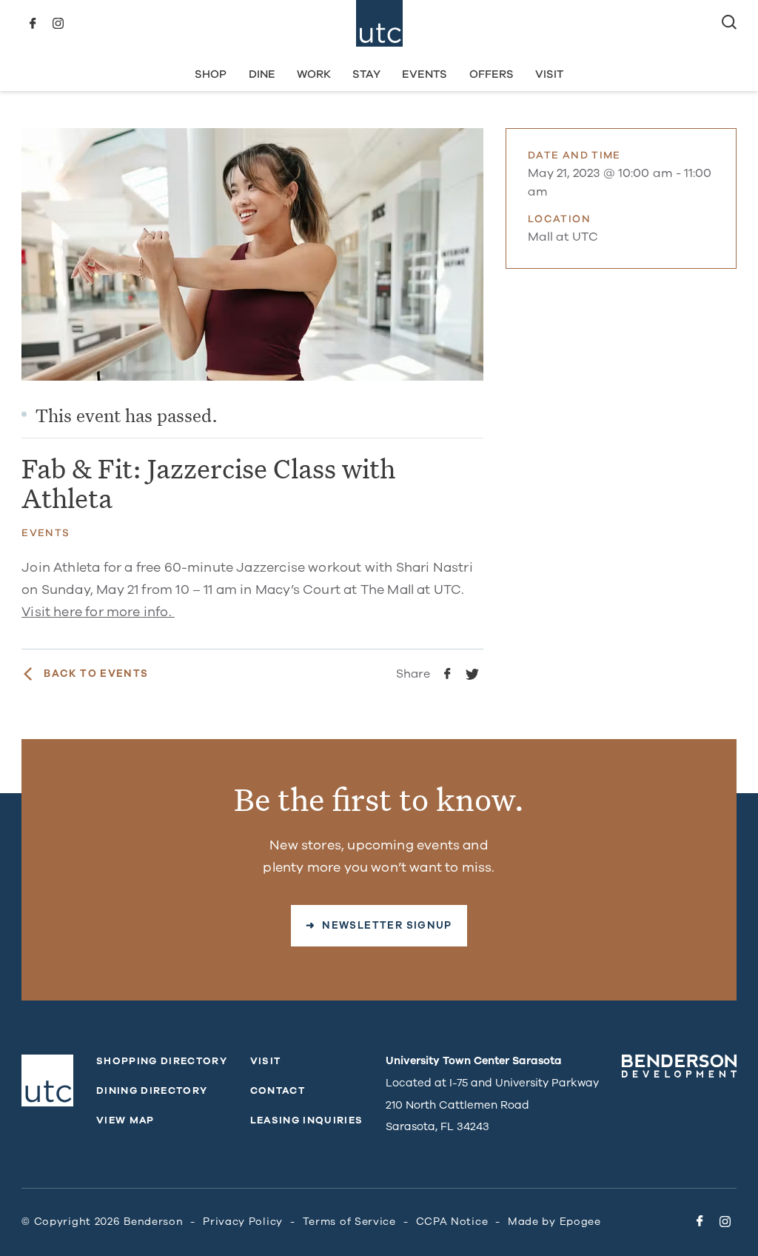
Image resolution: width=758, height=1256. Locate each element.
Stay (366, 74)
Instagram (58, 24)
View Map (125, 1120)
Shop (211, 74)
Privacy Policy (243, 1222)
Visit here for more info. (98, 612)
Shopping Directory (161, 1061)
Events (424, 74)
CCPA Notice (452, 1222)
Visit (549, 74)
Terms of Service (349, 1222)
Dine (262, 74)
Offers (491, 74)
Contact (277, 1091)
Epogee (580, 1222)
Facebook (32, 24)
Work (314, 74)
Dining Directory (151, 1091)
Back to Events (96, 674)
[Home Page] (379, 23)
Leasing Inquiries (306, 1120)
